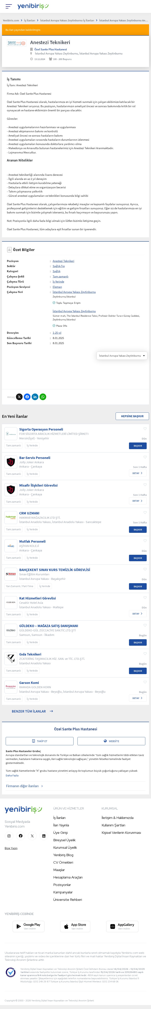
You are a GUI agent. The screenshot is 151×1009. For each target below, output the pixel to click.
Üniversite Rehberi (67, 899)
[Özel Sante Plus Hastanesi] (16, 43)
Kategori (12, 271)
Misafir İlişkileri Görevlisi (38, 485)
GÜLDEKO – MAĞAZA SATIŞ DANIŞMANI (48, 626)
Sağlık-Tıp (59, 266)
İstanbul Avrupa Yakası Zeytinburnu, (57, 53)
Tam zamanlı (60, 276)
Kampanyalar (63, 892)
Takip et (42, 741)
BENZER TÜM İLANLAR (29, 711)
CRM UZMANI (29, 513)
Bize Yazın (11, 848)
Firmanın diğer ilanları (22, 786)
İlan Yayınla (61, 825)
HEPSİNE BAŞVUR (132, 416)
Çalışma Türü (15, 281)
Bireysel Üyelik (64, 840)
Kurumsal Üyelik (65, 847)
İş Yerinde (58, 281)
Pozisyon (13, 261)
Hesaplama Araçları (68, 877)
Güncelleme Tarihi (19, 338)
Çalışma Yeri (15, 292)
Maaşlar (59, 870)
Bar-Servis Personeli (34, 458)
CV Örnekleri (63, 862)
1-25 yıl (57, 333)
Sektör (11, 266)
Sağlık (56, 271)
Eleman (57, 287)
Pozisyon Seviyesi (18, 287)
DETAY (136, 473)
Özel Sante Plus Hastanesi (50, 49)
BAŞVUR (138, 445)
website (114, 741)
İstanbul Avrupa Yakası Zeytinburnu (100, 53)
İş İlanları (59, 817)
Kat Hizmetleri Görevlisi (37, 598)
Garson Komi (29, 683)
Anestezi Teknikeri (63, 261)
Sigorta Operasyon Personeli (41, 429)
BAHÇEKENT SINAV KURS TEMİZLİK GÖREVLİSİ (54, 570)
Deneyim (13, 333)
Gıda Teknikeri (30, 654)
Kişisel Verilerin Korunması (121, 832)
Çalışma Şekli (15, 276)
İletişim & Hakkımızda (118, 817)
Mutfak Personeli (32, 541)
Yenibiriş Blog (63, 855)
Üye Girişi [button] (60, 832)
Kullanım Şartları (113, 825)
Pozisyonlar (62, 884)
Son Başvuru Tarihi (19, 343)
